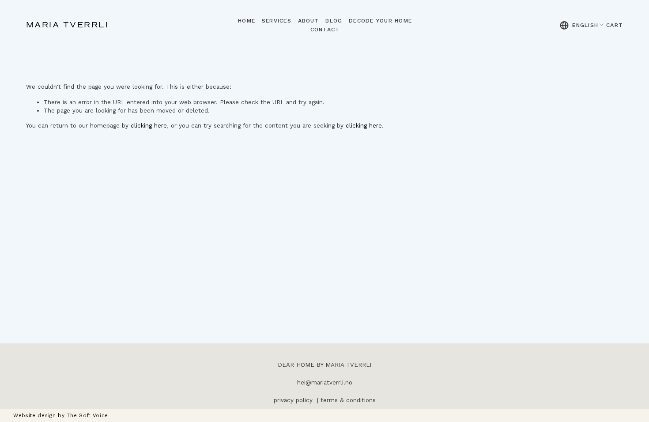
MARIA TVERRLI (67, 25)
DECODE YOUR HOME (380, 20)
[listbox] (582, 25)
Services (276, 20)
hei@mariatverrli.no (324, 382)
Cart (614, 25)
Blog (333, 20)
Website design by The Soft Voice (60, 415)
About (308, 20)
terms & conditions (348, 400)
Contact (325, 29)
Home (246, 20)
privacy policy (293, 400)
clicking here (149, 125)
